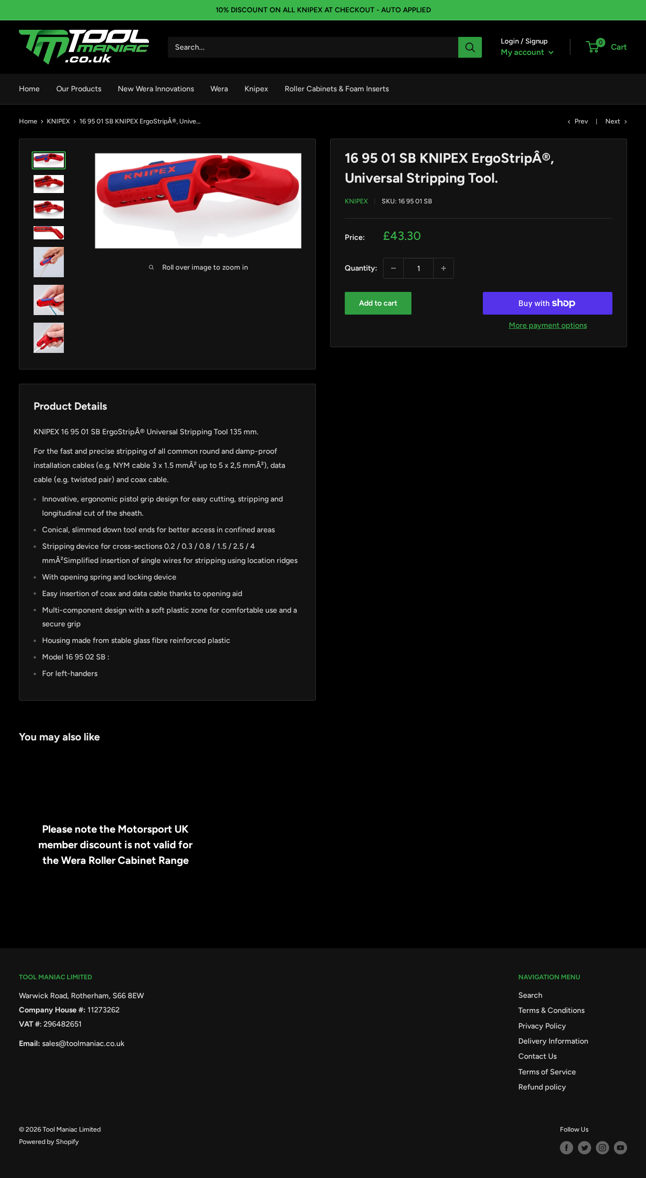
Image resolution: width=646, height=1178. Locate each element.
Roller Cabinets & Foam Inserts (337, 88)
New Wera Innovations (156, 88)
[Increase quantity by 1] (444, 268)
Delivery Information (553, 1041)
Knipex (256, 88)
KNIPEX (58, 121)
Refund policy (542, 1086)
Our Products (78, 88)
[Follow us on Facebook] (566, 1147)
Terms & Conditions (551, 1010)
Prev (581, 121)
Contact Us (537, 1056)
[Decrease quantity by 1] (393, 268)
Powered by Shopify (49, 1142)
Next (612, 121)
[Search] (470, 47)
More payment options (548, 325)
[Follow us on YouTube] (620, 1147)
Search (530, 995)
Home (29, 88)
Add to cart (378, 303)
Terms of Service (547, 1071)
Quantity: (361, 268)
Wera (219, 88)
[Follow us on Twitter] (584, 1147)
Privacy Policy (542, 1025)
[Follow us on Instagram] (602, 1147)
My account (523, 52)
